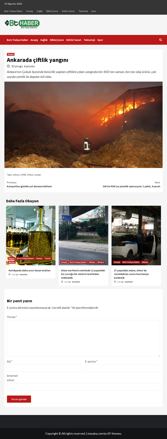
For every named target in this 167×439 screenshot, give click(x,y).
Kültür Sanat (68, 11)
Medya (12, 262)
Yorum (12, 317)
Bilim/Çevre (52, 11)
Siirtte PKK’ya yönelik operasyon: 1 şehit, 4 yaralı (131, 184)
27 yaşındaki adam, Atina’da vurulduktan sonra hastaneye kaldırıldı (131, 274)
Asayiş (29, 11)
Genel (48, 258)
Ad (9, 361)
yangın (37, 174)
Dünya (39, 258)
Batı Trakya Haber (13, 11)
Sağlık (40, 11)
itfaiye (30, 174)
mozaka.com (95, 433)
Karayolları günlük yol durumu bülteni (29, 184)
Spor (93, 11)
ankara (16, 174)
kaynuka (29, 66)
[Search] (161, 40)
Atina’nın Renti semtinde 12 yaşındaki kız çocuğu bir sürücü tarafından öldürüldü (83, 274)
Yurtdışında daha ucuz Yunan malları (29, 270)
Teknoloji (83, 11)
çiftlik (23, 174)
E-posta (91, 361)
